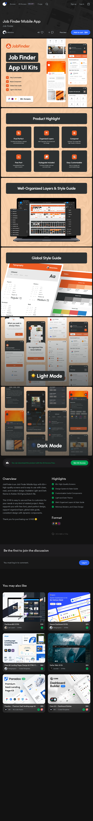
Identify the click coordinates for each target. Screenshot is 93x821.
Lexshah (56, 668)
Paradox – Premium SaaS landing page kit (20, 706)
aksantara (10, 32)
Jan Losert (11, 627)
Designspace (57, 627)
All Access (26, 4)
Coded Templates (24, 668)
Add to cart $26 (81, 32)
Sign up (73, 4)
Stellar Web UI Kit (56, 665)
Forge (40, 4)
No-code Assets (18, 709)
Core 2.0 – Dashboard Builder (61, 706)
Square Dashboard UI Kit (59, 624)
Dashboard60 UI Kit (12, 624)
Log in (82, 4)
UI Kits (19, 627)
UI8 (9, 709)
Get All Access (79, 463)
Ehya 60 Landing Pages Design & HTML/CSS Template (21, 665)
